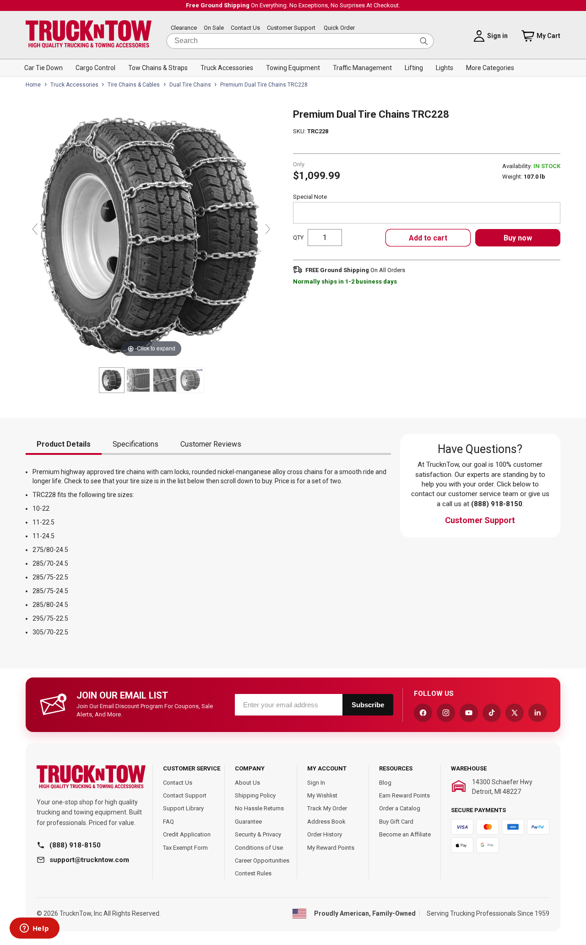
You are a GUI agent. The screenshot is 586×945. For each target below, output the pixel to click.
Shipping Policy (255, 795)
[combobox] (300, 41)
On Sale (214, 28)
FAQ (168, 821)
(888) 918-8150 (75, 845)
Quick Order (339, 28)
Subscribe (368, 705)
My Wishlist (322, 795)
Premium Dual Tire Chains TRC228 (264, 85)
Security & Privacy (258, 834)
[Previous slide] (35, 229)
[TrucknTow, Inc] (91, 777)
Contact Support (184, 795)
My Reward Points (330, 847)
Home (33, 85)
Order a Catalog (399, 808)
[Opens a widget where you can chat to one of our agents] (34, 929)
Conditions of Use (259, 847)
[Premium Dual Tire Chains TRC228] (112, 380)
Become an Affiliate (405, 834)
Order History (324, 834)
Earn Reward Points (404, 795)
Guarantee (248, 821)
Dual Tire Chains (190, 85)
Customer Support (291, 28)
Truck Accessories (74, 85)
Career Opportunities (262, 860)
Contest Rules (253, 873)
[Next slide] (268, 229)
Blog (385, 782)
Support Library (183, 808)
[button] (43, 68)
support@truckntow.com (89, 860)
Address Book (326, 821)
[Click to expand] (151, 233)
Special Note (310, 196)
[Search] (424, 41)
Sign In (316, 782)
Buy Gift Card (396, 821)
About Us (247, 782)
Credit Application (187, 834)
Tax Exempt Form (185, 847)
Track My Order (327, 808)
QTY (298, 237)
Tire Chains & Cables (134, 85)
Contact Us (245, 28)
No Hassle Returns (259, 808)
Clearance (184, 28)
